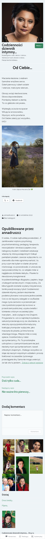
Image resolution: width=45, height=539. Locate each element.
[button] (9, 447)
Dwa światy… (7, 500)
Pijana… (5, 505)
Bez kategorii (9, 218)
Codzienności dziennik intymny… (12, 48)
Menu (39, 46)
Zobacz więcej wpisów (32, 363)
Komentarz (35, 431)
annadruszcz (9, 215)
